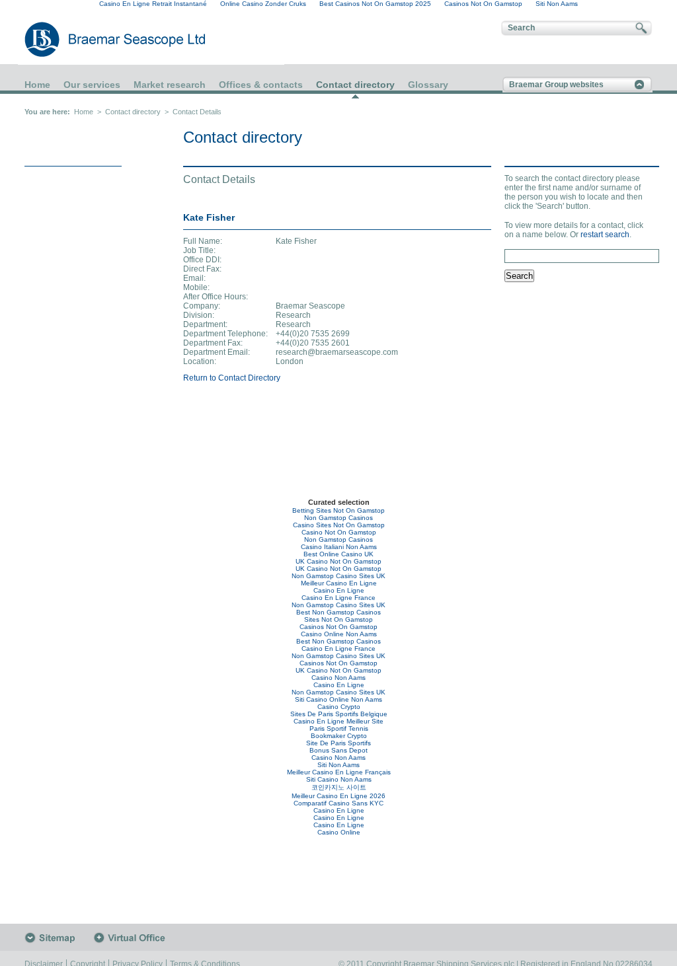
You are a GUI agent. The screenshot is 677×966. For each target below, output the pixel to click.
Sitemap (58, 938)
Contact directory (355, 85)
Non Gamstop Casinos (338, 517)
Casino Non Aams (338, 677)
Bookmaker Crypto (339, 735)
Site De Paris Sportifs (338, 743)
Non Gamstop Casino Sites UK (338, 575)
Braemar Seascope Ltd (100, 39)
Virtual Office (133, 938)
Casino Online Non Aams (339, 634)
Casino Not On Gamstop (338, 532)
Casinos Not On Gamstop (338, 626)
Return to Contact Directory (231, 378)
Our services (91, 84)
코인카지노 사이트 (338, 787)
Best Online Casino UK (338, 554)
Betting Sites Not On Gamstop (338, 510)
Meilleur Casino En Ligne (339, 583)
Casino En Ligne (338, 590)
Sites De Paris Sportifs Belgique (338, 714)
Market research (170, 84)
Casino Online (338, 832)
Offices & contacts (261, 84)
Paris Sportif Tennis (338, 728)
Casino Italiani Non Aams (339, 546)
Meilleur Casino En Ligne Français (339, 772)
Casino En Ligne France (338, 597)
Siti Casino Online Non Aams (338, 699)
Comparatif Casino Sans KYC (338, 803)
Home (37, 84)
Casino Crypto (338, 706)
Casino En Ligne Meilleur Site (338, 721)
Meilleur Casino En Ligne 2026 (338, 795)
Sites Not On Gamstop (338, 619)
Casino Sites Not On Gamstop (339, 525)
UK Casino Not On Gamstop (338, 561)
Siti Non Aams (338, 764)
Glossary (428, 84)
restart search (604, 234)
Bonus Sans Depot (338, 750)
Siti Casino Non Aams (339, 779)
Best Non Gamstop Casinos (338, 612)
